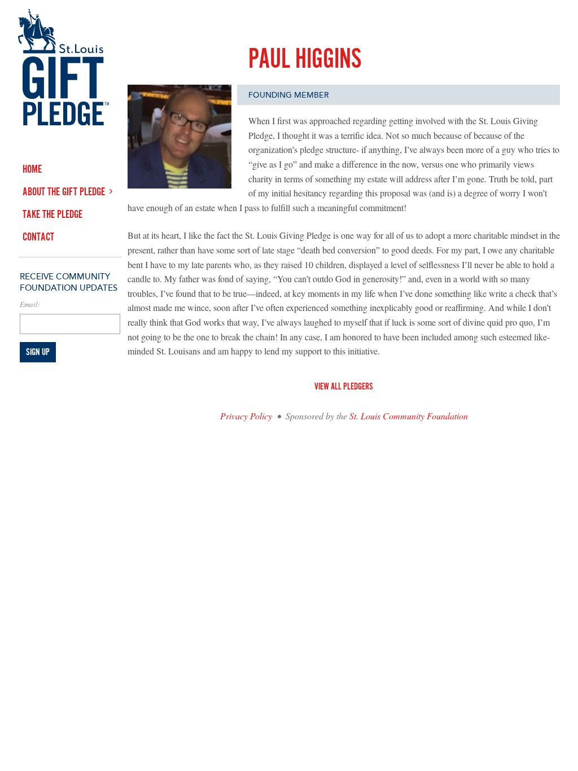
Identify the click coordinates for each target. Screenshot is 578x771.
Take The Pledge (52, 215)
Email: (30, 304)
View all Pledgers (343, 387)
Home (32, 170)
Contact (38, 237)
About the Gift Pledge (64, 192)
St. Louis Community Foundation (408, 416)
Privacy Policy (246, 416)
